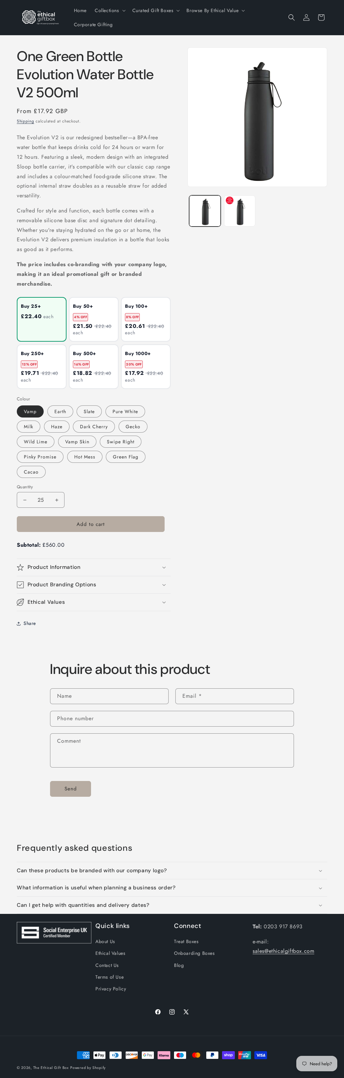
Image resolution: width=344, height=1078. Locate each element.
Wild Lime (35, 441)
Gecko (133, 426)
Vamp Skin (77, 441)
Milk (28, 426)
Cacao (31, 472)
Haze (56, 426)
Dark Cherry (94, 426)
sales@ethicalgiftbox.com (283, 951)
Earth (60, 411)
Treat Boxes (186, 941)
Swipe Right (120, 441)
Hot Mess (84, 456)
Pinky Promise (40, 456)
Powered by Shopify (88, 1067)
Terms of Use (109, 977)
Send (70, 788)
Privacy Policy (110, 988)
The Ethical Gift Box (51, 1067)
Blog (179, 965)
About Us (105, 941)
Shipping (25, 121)
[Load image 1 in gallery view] (204, 211)
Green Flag (125, 456)
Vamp (30, 411)
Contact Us (107, 965)
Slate (89, 411)
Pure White (125, 411)
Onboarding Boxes (194, 953)
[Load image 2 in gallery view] (239, 211)
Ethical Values (110, 953)
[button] (109, 10)
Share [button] (30, 623)
